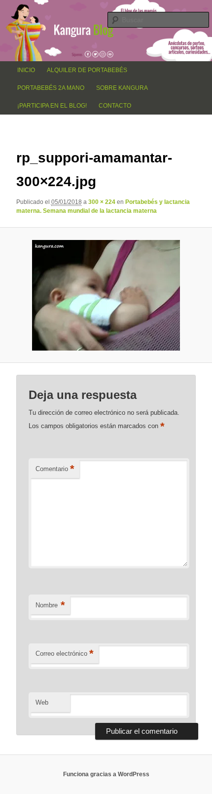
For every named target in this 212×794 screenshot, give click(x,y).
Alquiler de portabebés (87, 70)
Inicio (26, 70)
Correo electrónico (64, 653)
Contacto (115, 105)
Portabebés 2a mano (50, 87)
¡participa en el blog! (52, 105)
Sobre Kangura (122, 87)
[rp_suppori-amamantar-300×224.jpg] (106, 295)
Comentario (54, 469)
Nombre (50, 605)
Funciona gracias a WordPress (106, 774)
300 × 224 (101, 201)
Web (41, 702)
